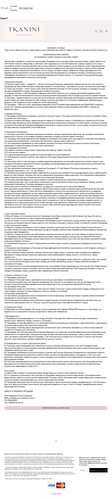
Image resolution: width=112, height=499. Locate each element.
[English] (1, 18)
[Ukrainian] (4, 18)
